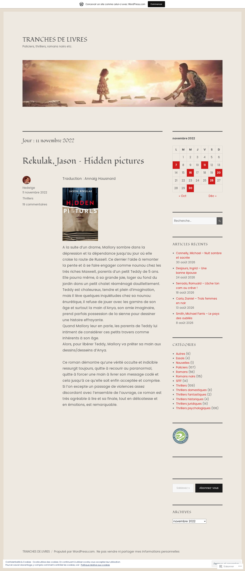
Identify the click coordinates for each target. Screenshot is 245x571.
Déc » (212, 196)
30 (190, 188)
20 (219, 173)
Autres (180, 354)
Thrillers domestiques (191, 390)
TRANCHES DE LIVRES (54, 39)
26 (212, 180)
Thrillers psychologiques (193, 408)
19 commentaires (34, 204)
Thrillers (27, 198)
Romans (182, 372)
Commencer (156, 4)
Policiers (182, 367)
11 (205, 165)
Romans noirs (185, 376)
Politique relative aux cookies (95, 565)
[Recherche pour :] (194, 221)
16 (190, 173)
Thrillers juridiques (189, 404)
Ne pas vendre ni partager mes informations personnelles (138, 552)
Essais (180, 358)
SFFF (179, 381)
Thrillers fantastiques (191, 395)
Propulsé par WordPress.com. (74, 552)
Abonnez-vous (208, 488)
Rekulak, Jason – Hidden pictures (83, 161)
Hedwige (28, 188)
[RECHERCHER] (219, 221)
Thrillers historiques (190, 399)
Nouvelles (183, 363)
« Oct (182, 196)
